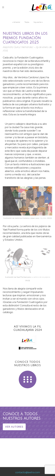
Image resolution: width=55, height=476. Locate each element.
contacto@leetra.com (27, 472)
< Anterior (16, 22)
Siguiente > (38, 22)
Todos (26, 22)
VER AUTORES (14, 426)
